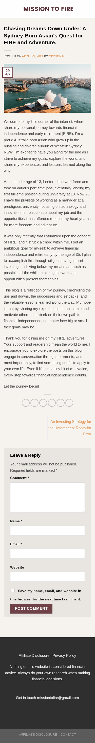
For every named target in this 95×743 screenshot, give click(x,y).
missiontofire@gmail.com (58, 697)
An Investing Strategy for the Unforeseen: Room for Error (69, 427)
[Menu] (7, 9)
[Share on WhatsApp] (26, 403)
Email (16, 544)
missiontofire (61, 56)
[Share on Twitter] (43, 403)
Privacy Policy (64, 655)
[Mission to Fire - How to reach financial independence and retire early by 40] (48, 8)
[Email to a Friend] (52, 403)
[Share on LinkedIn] (69, 403)
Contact (68, 734)
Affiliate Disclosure (34, 655)
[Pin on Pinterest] (60, 403)
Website (17, 567)
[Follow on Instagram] (47, 710)
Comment (19, 478)
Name (16, 521)
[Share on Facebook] (34, 403)
